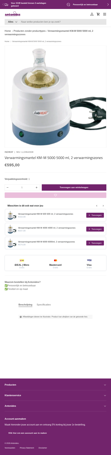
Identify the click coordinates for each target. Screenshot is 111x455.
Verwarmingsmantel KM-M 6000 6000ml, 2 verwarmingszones (46, 242)
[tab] (25, 305)
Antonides (15, 443)
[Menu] (104, 14)
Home (8, 31)
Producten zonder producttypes (30, 31)
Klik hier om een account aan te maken (28, 433)
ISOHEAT (9, 152)
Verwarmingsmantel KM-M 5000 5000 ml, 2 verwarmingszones (36, 41)
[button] (98, 14)
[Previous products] (97, 206)
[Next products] (103, 206)
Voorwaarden (10, 448)
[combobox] (55, 22)
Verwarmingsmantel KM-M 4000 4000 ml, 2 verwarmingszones (46, 228)
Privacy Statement (27, 448)
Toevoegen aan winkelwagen (74, 187)
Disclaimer (43, 448)
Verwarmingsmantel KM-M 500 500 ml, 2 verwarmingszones (45, 214)
